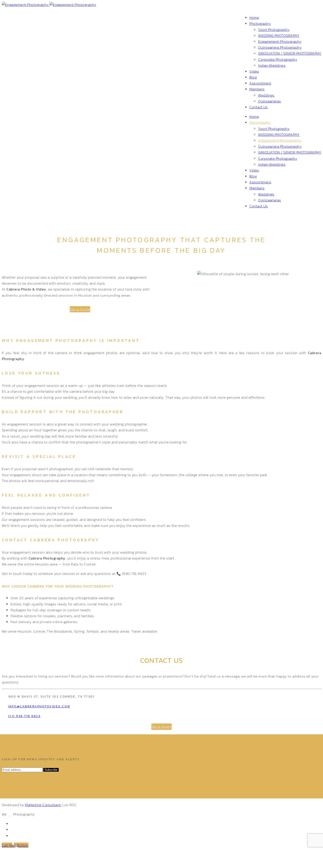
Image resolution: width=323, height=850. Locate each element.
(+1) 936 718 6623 (24, 716)
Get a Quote (80, 309)
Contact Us (258, 107)
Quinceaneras (269, 101)
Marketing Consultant (43, 804)
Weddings (266, 95)
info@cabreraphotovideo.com (39, 706)
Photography (260, 23)
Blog (253, 77)
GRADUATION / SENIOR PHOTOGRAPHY (289, 53)
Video (254, 71)
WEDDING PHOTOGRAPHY (278, 35)
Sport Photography (273, 29)
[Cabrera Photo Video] (49, 4)
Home (254, 17)
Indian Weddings (271, 65)
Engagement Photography (279, 41)
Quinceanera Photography (279, 47)
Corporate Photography (277, 59)
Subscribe (51, 769)
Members (256, 89)
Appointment (260, 83)
